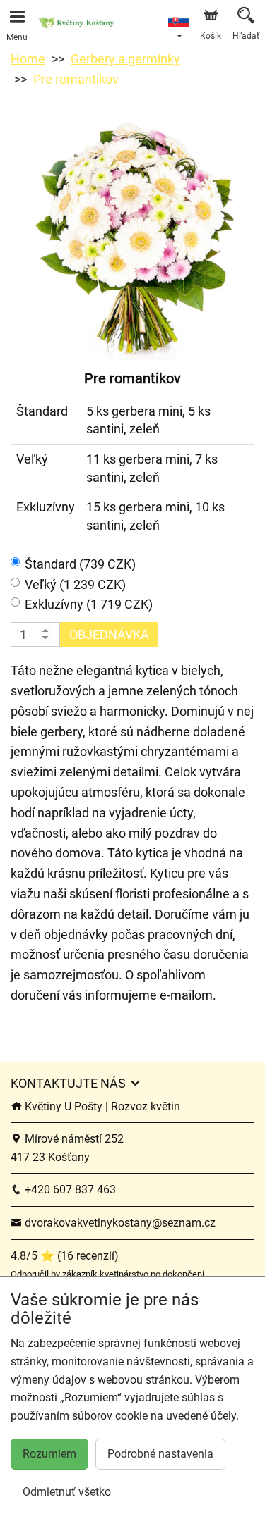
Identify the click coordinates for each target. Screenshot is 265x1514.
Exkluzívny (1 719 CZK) (89, 604)
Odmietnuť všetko (67, 1492)
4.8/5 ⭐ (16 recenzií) (65, 1255)
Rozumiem (49, 1453)
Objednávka (109, 634)
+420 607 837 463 (69, 1189)
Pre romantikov (76, 79)
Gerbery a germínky (125, 58)
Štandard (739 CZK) (80, 564)
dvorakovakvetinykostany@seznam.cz (119, 1222)
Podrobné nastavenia (160, 1453)
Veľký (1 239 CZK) (75, 584)
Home (28, 58)
